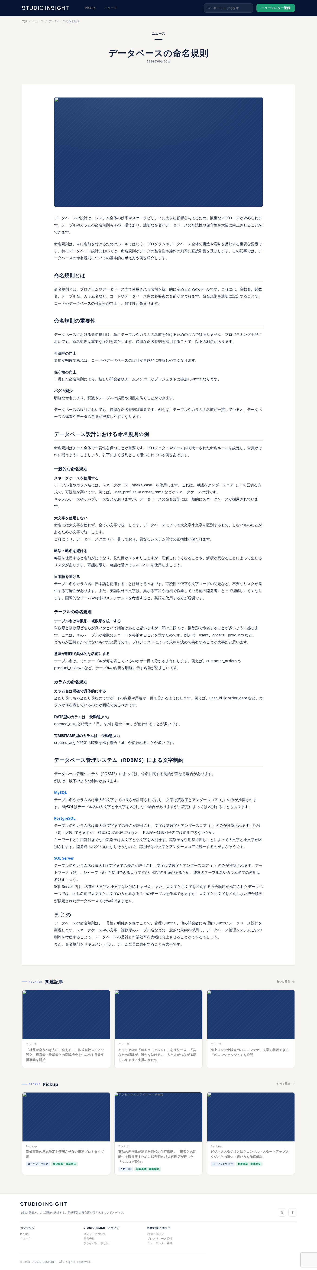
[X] (282, 1212)
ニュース (110, 8)
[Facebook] (292, 1212)
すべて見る (283, 1083)
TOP (24, 21)
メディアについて (95, 1234)
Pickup (90, 8)
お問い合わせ (155, 1234)
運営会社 (89, 1238)
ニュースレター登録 (275, 8)
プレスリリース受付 (159, 1238)
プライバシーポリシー (97, 1243)
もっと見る (283, 981)
